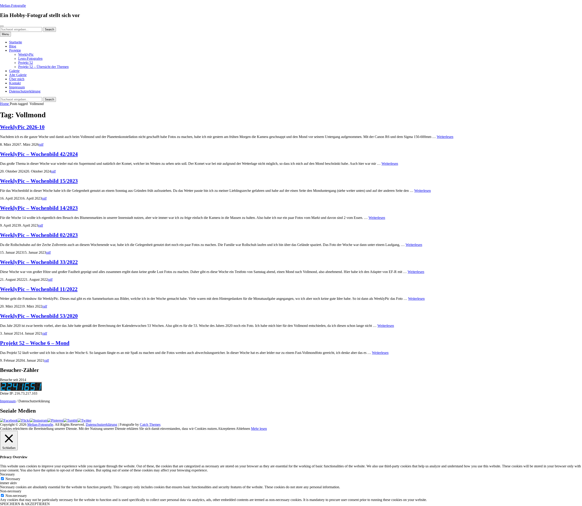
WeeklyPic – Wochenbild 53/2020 (39, 316)
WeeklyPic (26, 54)
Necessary (12, 479)
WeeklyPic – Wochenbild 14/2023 (39, 208)
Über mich (16, 79)
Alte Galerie (18, 75)
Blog (12, 46)
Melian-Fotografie (13, 6)
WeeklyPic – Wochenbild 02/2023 (39, 235)
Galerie (14, 71)
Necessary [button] (7, 474)
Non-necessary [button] (10, 491)
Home (5, 104)
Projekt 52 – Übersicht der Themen (43, 67)
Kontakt (15, 83)
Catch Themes (150, 424)
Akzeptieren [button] (226, 429)
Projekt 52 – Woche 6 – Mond (34, 343)
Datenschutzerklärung (24, 91)
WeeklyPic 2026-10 (22, 127)
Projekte (15, 50)
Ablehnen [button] (243, 429)
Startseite (15, 42)
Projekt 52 (25, 63)
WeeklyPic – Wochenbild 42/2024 (39, 154)
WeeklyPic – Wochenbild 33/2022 (39, 262)
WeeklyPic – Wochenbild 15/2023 (39, 181)
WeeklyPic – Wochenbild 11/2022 (39, 289)
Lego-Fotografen (30, 58)
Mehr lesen (259, 429)
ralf (41, 144)
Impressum (17, 87)
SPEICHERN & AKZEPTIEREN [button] (25, 504)
